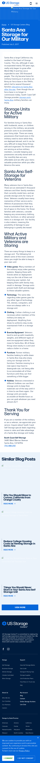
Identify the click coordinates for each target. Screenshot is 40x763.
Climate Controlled (8, 675)
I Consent (8, 758)
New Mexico (29, 733)
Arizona (16, 723)
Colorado (5, 726)
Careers (4, 708)
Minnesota (29, 729)
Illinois (28, 726)
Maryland (17, 729)
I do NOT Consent (25, 758)
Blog (21, 696)
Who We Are (6, 698)
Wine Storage (6, 678)
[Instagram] (8, 649)
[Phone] (29, 3)
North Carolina (18, 733)
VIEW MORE (20, 607)
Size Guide (23, 668)
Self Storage (6, 665)
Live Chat (23, 704)
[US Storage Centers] (20, 625)
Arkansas (5, 723)
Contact (22, 699)
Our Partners (6, 705)
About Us (5, 693)
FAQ (21, 685)
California (29, 723)
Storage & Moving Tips (27, 672)
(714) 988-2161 (10, 446)
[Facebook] (3, 649)
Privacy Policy (24, 751)
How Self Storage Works (27, 665)
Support (22, 660)
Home (4, 24)
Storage (4, 660)
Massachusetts (7, 729)
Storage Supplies (25, 675)
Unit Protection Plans (26, 678)
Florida (16, 726)
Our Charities (6, 701)
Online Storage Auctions (27, 701)
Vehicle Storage (7, 672)
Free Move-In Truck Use (27, 682)
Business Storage (7, 668)
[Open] (36, 3)
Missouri (4, 733)
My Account (24, 693)
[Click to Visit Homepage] (10, 3)
